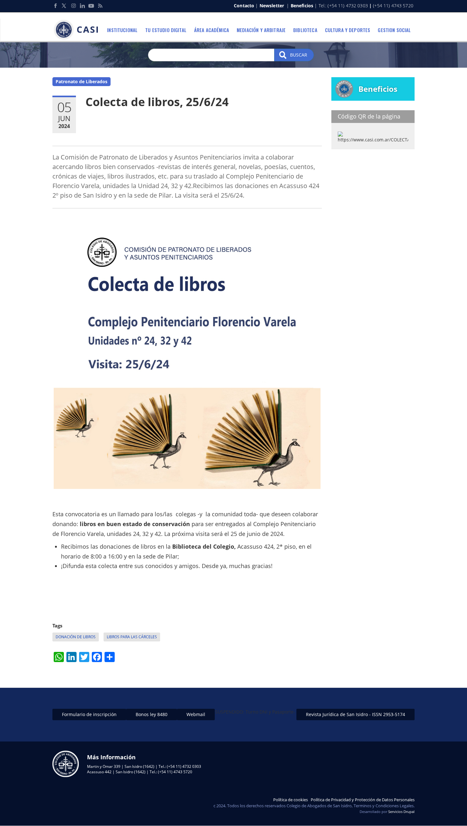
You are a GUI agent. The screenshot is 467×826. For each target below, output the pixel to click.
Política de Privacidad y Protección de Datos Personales (363, 799)
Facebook (55, 6)
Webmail (195, 714)
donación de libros (76, 637)
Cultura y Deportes (347, 29)
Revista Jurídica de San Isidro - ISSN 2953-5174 (355, 714)
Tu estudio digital (165, 29)
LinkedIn (82, 6)
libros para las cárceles (132, 637)
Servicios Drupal (401, 811)
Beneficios (302, 6)
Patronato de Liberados (81, 81)
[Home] (78, 30)
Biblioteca (305, 29)
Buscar (298, 55)
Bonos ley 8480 (151, 714)
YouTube (91, 6)
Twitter (64, 6)
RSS (100, 6)
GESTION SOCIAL (394, 29)
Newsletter (272, 6)
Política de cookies (290, 799)
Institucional (122, 29)
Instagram (73, 6)
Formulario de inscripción (89, 714)
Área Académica (211, 29)
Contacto (244, 6)
